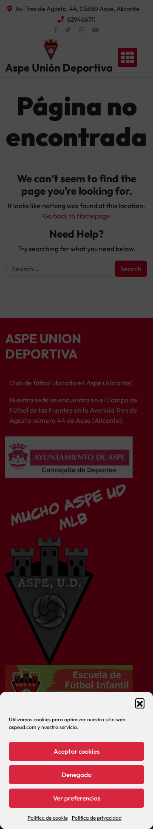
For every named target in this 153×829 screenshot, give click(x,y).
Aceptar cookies (76, 751)
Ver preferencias (76, 798)
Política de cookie (48, 818)
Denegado (76, 775)
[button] (140, 703)
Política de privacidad (97, 818)
